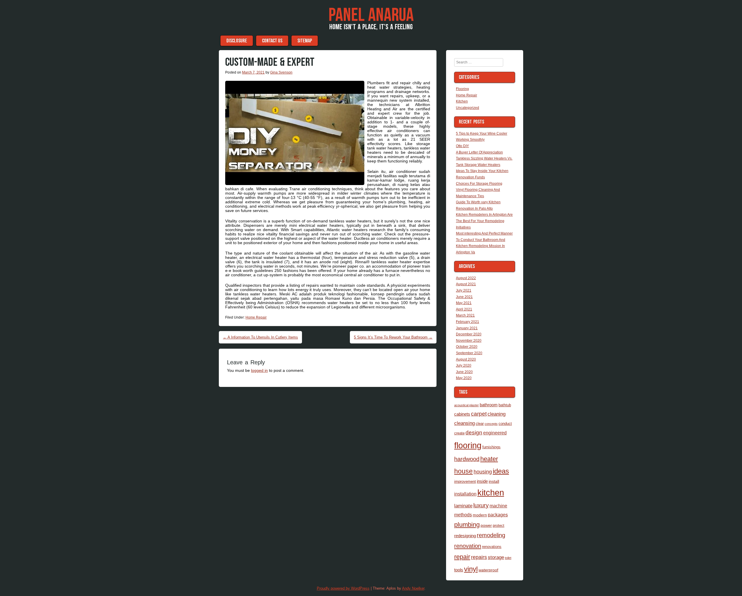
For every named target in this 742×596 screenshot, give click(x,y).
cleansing (464, 423)
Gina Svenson (281, 72)
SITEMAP (304, 41)
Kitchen (462, 101)
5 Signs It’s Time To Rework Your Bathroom (393, 337)
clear (480, 423)
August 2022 (466, 278)
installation (465, 493)
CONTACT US (272, 41)
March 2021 (465, 315)
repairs (479, 557)
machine (498, 505)
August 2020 (466, 359)
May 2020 (464, 378)
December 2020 (468, 334)
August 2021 (466, 284)
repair (462, 556)
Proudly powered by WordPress (343, 588)
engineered (495, 432)
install (494, 481)
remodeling (491, 535)
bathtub (505, 405)
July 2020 (463, 365)
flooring (467, 445)
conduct (505, 423)
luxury (481, 505)
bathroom (489, 404)
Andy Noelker (413, 588)
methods (463, 514)
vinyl (471, 569)
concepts (491, 423)
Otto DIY (462, 146)
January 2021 (467, 328)
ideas (501, 471)
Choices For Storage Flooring (479, 184)
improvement (465, 481)
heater (489, 458)
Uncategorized (467, 108)
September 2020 (469, 353)
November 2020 (468, 341)
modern (480, 515)
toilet (508, 558)
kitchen (490, 492)
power (486, 525)
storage (496, 557)
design (473, 432)
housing (483, 472)
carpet (479, 414)
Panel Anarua (371, 15)
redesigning (465, 535)
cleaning (496, 414)
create (459, 433)
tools (458, 569)
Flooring (462, 89)
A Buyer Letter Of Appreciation (479, 152)
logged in (259, 370)
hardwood (466, 459)
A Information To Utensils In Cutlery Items (260, 337)
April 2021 (464, 309)
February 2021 (467, 322)
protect (498, 525)
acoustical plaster (466, 405)
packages (498, 514)
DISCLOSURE (236, 41)
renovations (491, 546)
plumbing (467, 524)
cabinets (462, 414)
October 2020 (466, 347)
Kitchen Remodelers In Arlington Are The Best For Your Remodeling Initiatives (484, 221)
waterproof (488, 570)
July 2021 (463, 290)
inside (482, 481)
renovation (467, 546)
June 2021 (464, 297)
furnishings (491, 447)
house (463, 471)
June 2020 (464, 372)
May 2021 (464, 303)
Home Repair (256, 317)
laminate (463, 506)
